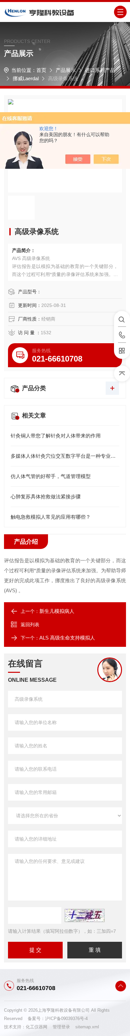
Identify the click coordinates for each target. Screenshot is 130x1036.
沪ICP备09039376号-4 (66, 1018)
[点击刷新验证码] (85, 915)
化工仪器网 (39, 1026)
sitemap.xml (87, 1026)
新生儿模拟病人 (56, 611)
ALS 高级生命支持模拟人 (67, 638)
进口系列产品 (100, 70)
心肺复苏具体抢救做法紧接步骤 (46, 496)
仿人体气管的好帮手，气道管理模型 (51, 476)
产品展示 (66, 70)
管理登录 (61, 1026)
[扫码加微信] (122, 351)
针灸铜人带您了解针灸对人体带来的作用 (56, 435)
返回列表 (30, 624)
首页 (41, 70)
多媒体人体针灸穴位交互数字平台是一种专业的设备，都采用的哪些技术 (65, 456)
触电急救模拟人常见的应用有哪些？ (51, 517)
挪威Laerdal (26, 78)
